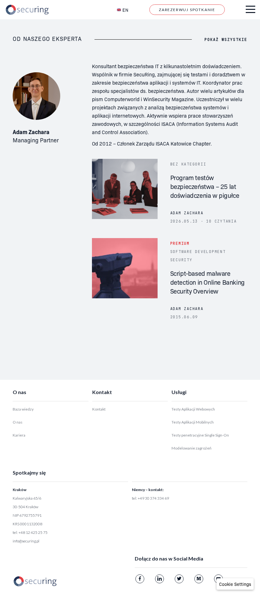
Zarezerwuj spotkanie (187, 9)
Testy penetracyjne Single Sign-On (200, 435)
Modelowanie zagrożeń (191, 448)
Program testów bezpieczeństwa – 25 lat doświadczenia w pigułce (204, 186)
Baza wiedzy (23, 409)
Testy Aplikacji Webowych (193, 409)
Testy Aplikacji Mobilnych (193, 422)
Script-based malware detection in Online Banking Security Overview (207, 282)
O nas (18, 422)
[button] (235, 584)
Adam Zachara (187, 213)
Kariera (19, 435)
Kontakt (99, 409)
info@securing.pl (26, 541)
